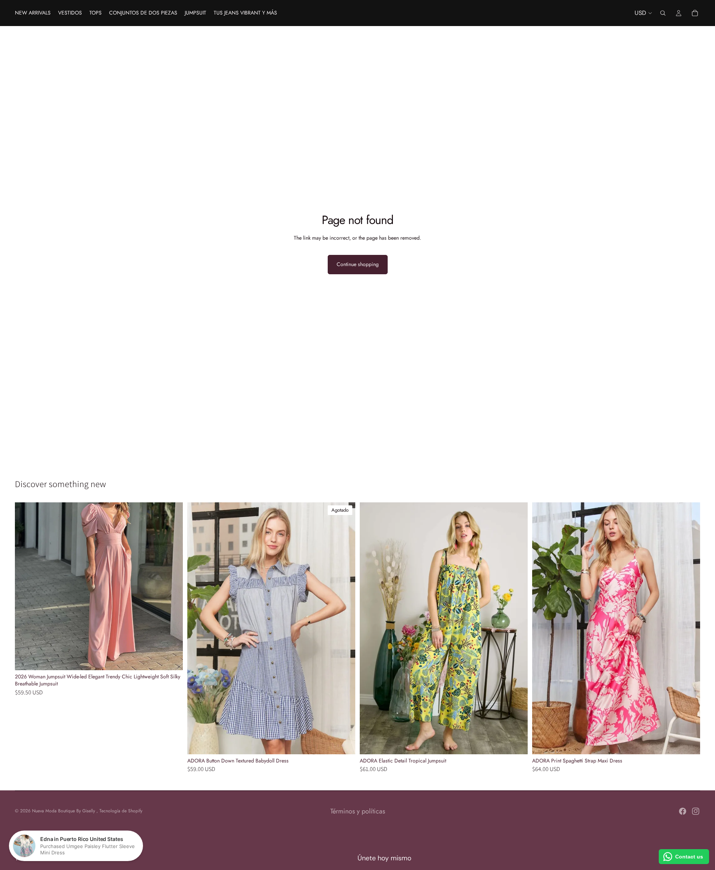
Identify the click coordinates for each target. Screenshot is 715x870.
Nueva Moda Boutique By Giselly (64, 810)
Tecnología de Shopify (120, 810)
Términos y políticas (357, 811)
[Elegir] (171, 658)
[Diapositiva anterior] (198, 628)
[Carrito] (695, 13)
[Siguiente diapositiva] (344, 628)
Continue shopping (358, 264)
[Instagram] (695, 811)
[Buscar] (663, 13)
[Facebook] (682, 811)
